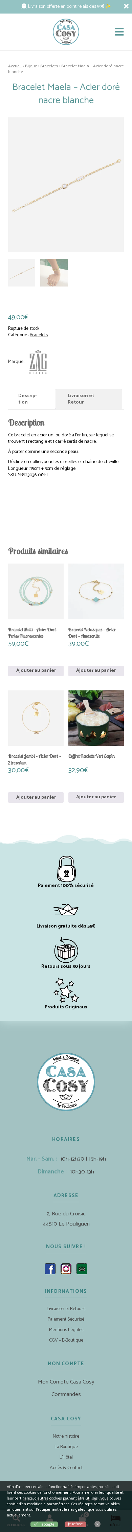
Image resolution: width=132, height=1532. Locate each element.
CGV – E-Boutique (66, 1340)
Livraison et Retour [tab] (81, 399)
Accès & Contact (66, 1468)
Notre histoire (66, 1436)
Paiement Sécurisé (66, 1319)
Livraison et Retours (66, 1309)
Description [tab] (27, 399)
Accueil (15, 66)
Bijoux (31, 66)
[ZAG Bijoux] (29, 362)
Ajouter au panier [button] (36, 670)
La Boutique (66, 1447)
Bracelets (49, 66)
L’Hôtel (66, 1457)
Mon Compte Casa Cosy (66, 1382)
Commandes (66, 1394)
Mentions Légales (66, 1330)
